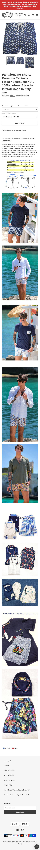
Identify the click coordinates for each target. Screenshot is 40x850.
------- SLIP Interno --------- (9, 113)
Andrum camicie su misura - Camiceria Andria (18, 841)
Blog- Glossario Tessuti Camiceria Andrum (16, 790)
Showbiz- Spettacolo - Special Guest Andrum (17, 795)
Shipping (12, 95)
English (14, 824)
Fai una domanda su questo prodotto (14, 130)
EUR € (24, 824)
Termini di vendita (9, 780)
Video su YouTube (9, 770)
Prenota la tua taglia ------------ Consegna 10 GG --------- (16, 106)
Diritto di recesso (9, 775)
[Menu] (37, 15)
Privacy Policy (8, 785)
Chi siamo (7, 765)
